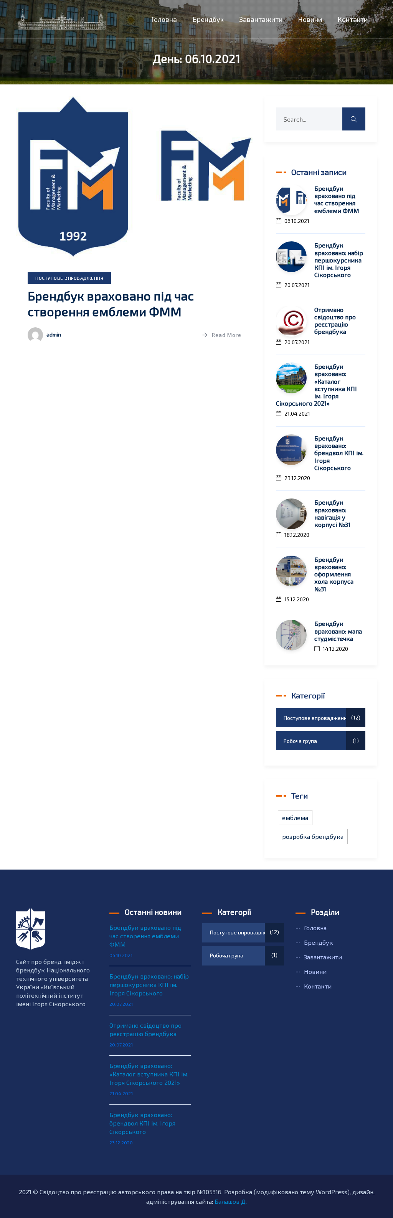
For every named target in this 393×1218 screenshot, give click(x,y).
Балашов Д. (231, 1201)
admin (53, 334)
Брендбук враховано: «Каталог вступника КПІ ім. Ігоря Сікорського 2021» (316, 385)
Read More (226, 335)
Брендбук (208, 19)
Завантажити (260, 19)
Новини (310, 19)
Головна (164, 19)
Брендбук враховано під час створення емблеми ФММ (336, 199)
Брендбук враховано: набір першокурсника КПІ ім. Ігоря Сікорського (338, 259)
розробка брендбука (312, 836)
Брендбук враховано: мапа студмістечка (338, 631)
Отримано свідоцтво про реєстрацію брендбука (335, 320)
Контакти (352, 19)
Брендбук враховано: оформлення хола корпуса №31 (333, 574)
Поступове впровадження (69, 278)
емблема (295, 817)
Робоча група (320, 740)
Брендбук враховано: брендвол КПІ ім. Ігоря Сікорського (338, 452)
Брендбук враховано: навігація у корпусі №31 (332, 513)
